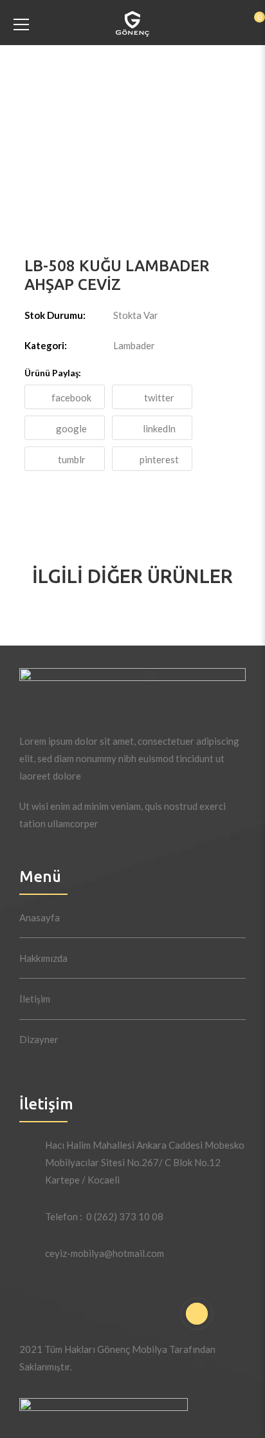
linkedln (159, 428)
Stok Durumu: (55, 315)
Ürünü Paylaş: (52, 372)
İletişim (34, 998)
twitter (159, 397)
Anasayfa (39, 917)
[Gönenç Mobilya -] (132, 22)
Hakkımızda (43, 958)
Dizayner (39, 1039)
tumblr (72, 459)
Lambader (134, 345)
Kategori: (45, 345)
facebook (71, 397)
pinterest (159, 459)
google (71, 428)
